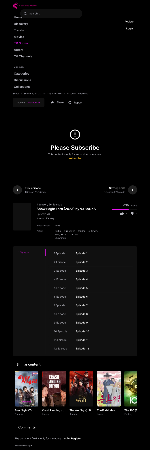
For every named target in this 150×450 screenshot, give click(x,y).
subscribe (75, 158)
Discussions (22, 80)
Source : (28, 102)
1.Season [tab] (23, 252)
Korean (40, 218)
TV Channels (23, 56)
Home (18, 17)
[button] (58, 102)
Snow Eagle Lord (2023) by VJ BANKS (43, 93)
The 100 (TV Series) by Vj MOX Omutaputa (135, 410)
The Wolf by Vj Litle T (81, 410)
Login (129, 28)
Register (129, 21)
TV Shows (21, 43)
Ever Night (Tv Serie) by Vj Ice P (25, 410)
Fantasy (50, 218)
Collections (22, 86)
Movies (19, 37)
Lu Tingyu (93, 231)
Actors (18, 50)
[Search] (25, 13)
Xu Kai (58, 231)
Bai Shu (81, 231)
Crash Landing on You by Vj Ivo (53, 410)
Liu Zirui (74, 234)
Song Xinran (61, 234)
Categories (21, 73)
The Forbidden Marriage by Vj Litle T (106, 410)
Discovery (21, 24)
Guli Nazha (69, 231)
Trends (19, 30)
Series (16, 93)
